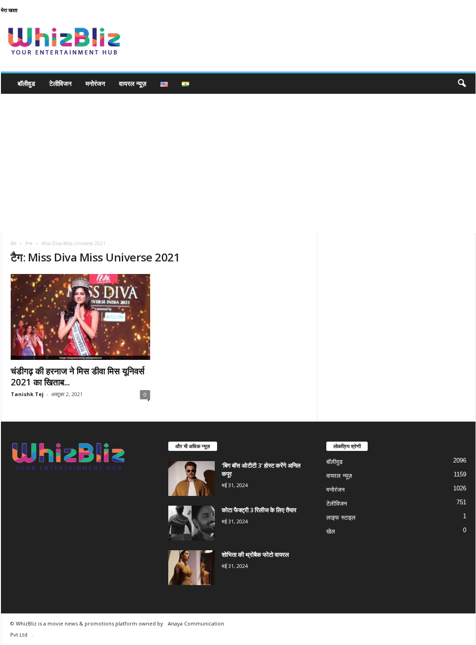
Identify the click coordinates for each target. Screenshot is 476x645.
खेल (330, 531)
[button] (461, 83)
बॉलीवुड (26, 83)
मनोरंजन (95, 83)
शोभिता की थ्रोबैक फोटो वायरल (255, 554)
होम (13, 243)
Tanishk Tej (27, 394)
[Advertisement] (238, 163)
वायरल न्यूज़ (132, 83)
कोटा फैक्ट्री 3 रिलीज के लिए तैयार (259, 510)
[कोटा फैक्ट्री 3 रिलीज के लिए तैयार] (191, 523)
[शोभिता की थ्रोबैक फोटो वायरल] (191, 567)
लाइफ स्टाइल (341, 517)
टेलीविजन (60, 83)
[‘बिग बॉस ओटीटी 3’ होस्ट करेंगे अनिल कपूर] (191, 478)
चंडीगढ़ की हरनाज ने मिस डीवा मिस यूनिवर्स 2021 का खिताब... (78, 376)
